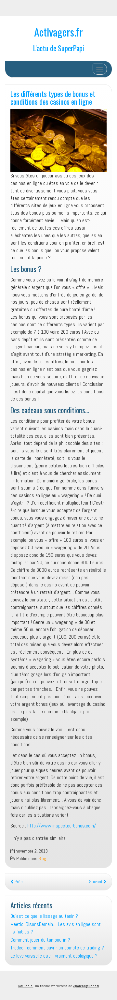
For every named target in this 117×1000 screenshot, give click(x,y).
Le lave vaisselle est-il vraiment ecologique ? (54, 955)
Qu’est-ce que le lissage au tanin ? (44, 916)
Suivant (96, 882)
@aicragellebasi (86, 986)
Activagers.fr (58, 31)
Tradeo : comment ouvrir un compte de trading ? (57, 947)
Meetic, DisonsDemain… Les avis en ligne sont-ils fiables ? (56, 928)
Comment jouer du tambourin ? (40, 939)
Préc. (18, 882)
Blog (42, 858)
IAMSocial (25, 986)
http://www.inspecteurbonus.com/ (61, 825)
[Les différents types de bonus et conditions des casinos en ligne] (58, 140)
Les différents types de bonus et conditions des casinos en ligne (52, 97)
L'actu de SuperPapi (58, 47)
